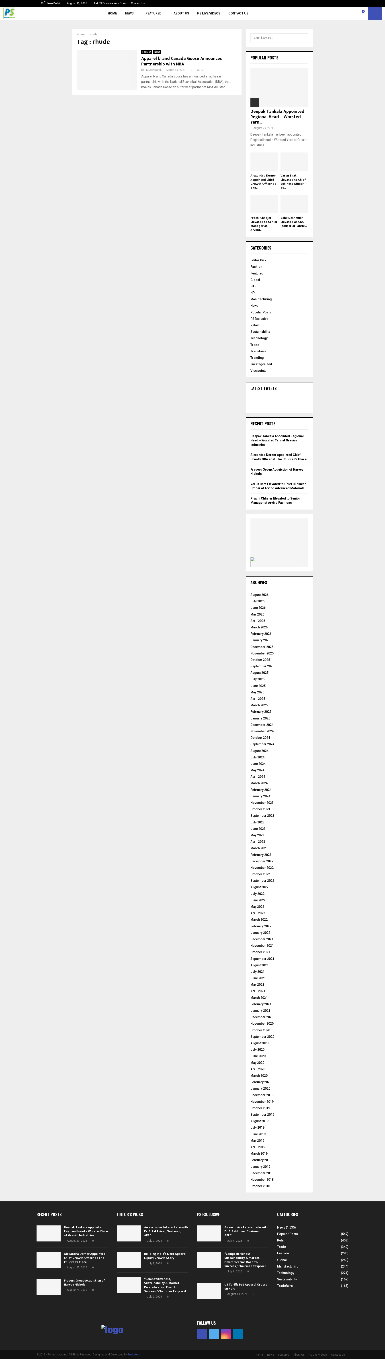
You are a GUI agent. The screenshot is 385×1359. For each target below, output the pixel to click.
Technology (259, 338)
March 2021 (259, 997)
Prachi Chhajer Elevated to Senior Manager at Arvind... (263, 223)
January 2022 (260, 932)
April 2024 (257, 776)
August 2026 (259, 595)
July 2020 (257, 1049)
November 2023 (262, 802)
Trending (257, 358)
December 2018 (261, 1173)
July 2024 (257, 757)
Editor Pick (258, 260)
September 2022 (262, 880)
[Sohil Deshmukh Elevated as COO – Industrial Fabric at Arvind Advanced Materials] (294, 204)
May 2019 (257, 1140)
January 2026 (260, 640)
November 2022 (262, 867)
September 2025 (262, 666)
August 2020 (259, 1043)
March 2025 (259, 705)
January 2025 (260, 718)
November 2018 (262, 1179)
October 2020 (260, 1030)
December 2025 (261, 647)
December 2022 (261, 861)
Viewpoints (258, 370)
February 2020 (260, 1082)
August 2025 (259, 672)
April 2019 (257, 1147)
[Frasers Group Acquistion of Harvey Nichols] (49, 1287)
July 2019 (257, 1127)
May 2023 (257, 835)
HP (252, 293)
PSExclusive (259, 319)
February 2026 (260, 634)
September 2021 (262, 959)
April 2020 (257, 1069)
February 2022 (260, 926)
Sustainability (260, 331)
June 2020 (258, 1056)
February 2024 (260, 790)
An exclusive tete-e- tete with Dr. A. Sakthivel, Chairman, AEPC (166, 1231)
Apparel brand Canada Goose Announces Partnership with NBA (181, 61)
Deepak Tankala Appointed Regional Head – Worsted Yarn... (277, 117)
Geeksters (133, 1354)
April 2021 (257, 991)
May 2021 (257, 984)
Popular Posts (260, 312)
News (129, 13)
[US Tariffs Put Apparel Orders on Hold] (209, 1291)
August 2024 (259, 751)
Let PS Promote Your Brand (110, 3)
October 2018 (260, 1186)
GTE (253, 286)
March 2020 (259, 1075)
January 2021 (260, 1010)
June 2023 (258, 829)
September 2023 (262, 815)
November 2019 (262, 1101)
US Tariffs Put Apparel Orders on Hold (245, 1286)
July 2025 (257, 679)
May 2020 (257, 1062)
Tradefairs (258, 351)
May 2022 (257, 906)
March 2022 (259, 919)
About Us (181, 13)
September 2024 (262, 744)
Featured (154, 13)
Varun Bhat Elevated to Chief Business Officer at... (293, 181)
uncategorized (261, 364)
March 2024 (259, 783)
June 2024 (258, 764)
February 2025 (260, 711)
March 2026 (259, 627)
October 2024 (260, 737)
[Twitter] (348, 13)
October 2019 (260, 1108)
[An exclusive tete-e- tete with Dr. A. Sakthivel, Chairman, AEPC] (129, 1233)
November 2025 (262, 653)
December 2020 (261, 1017)
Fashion (146, 52)
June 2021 (258, 978)
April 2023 (257, 841)
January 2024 (260, 796)
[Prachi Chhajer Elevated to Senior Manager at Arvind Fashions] (264, 204)
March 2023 (259, 848)
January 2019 (260, 1166)
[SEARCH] (303, 37)
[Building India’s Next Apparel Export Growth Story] (129, 1260)
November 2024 (262, 731)
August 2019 (259, 1121)
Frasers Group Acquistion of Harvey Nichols (84, 1282)
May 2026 (257, 614)
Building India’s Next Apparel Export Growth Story (165, 1255)
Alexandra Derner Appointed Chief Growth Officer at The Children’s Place (85, 1257)
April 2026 (257, 621)
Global (255, 280)
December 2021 (261, 939)
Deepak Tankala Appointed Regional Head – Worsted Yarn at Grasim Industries (277, 440)
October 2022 (260, 874)
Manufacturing (261, 299)
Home (112, 13)
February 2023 (260, 855)
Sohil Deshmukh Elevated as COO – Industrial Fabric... (294, 221)
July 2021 (257, 971)
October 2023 (260, 809)
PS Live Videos (208, 13)
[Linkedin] (358, 13)
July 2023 (257, 822)
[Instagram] (353, 13)
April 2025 (257, 699)
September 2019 (262, 1114)
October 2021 (260, 952)
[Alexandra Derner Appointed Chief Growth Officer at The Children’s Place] (264, 161)
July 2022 (257, 894)
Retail (254, 325)
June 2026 (258, 607)
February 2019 (260, 1160)
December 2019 (261, 1095)
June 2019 (258, 1134)
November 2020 (262, 1023)
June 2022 (258, 900)
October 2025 (260, 660)
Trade (254, 345)
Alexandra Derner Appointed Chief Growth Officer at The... (263, 181)
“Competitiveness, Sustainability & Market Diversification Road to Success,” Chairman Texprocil (165, 1285)
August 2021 (259, 965)
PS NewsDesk (153, 69)
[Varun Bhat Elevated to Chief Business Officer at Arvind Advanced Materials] (294, 161)
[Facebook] (343, 13)
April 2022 (257, 913)
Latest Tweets (263, 388)
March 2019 (259, 1153)
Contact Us (138, 3)
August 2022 (259, 887)
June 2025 (258, 686)
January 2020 (260, 1088)
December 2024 (261, 725)
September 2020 (262, 1036)
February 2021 (260, 1004)
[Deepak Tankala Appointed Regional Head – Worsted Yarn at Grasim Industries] (279, 87)
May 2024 (257, 770)
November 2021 (262, 945)
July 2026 (257, 601)
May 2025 (257, 692)
